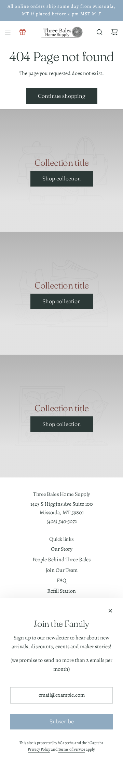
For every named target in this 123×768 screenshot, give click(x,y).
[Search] (99, 32)
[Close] (110, 610)
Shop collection (61, 178)
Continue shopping (61, 95)
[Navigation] (7, 32)
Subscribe (62, 721)
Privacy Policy (39, 749)
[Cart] (114, 32)
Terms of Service (71, 749)
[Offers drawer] (22, 32)
